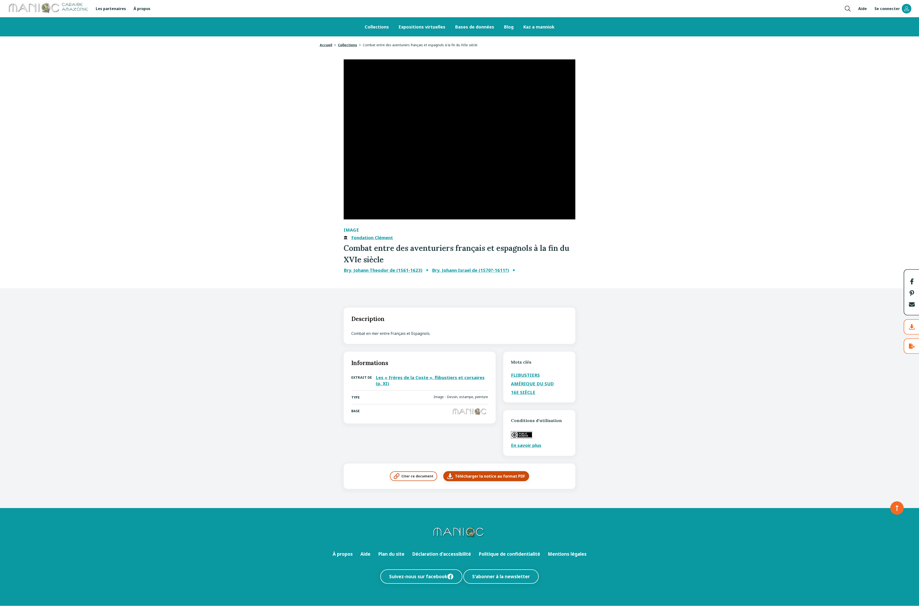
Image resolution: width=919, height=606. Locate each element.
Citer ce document (417, 476)
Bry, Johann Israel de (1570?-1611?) (470, 270)
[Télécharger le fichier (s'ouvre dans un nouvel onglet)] (912, 327)
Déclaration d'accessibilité (441, 554)
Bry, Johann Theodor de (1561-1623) (383, 270)
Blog (509, 27)
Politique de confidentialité (509, 554)
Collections (377, 27)
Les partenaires (111, 8)
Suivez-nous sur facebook (418, 576)
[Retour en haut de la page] (897, 508)
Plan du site (391, 554)
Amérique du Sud (532, 384)
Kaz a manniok (539, 27)
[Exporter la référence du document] (912, 346)
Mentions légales (567, 554)
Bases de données (474, 27)
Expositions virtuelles (421, 27)
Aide (862, 8)
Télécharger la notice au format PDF (490, 476)
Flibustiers (525, 375)
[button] (912, 281)
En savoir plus (526, 445)
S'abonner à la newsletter (501, 576)
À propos (142, 8)
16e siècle (523, 392)
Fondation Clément (372, 237)
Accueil (326, 45)
